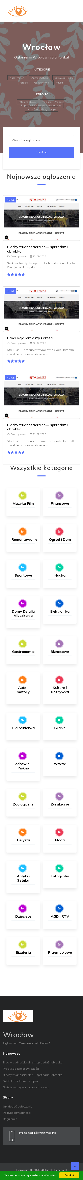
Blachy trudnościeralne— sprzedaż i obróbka (37, 249)
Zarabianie (60, 804)
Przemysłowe (18, 256)
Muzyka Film (23, 503)
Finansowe (60, 503)
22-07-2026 (39, 256)
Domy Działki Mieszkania (23, 613)
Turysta (23, 840)
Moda (60, 840)
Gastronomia (41, 82)
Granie (24, 82)
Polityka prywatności (17, 1113)
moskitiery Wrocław (53, 101)
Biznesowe (60, 651)
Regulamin (10, 1119)
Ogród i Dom (60, 539)
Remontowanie (24, 539)
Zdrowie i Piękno (64, 77)
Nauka (59, 82)
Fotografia (60, 876)
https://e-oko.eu (27, 101)
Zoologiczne (23, 804)
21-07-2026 (39, 434)
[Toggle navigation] (74, 11)
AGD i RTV (60, 916)
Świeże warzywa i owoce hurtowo (26, 1087)
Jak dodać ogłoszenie (17, 1106)
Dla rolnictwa (23, 728)
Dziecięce (23, 916)
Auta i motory (17, 77)
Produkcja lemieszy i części (30, 338)
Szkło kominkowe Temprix (20, 1081)
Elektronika (60, 611)
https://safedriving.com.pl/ (41, 109)
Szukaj (41, 152)
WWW (60, 763)
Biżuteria (23, 952)
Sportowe (23, 575)
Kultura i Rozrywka (60, 689)
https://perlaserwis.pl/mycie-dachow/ (41, 105)
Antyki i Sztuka (39, 77)
